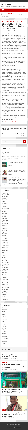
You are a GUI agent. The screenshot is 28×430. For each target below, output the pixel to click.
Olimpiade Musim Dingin (10, 121)
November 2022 (5, 225)
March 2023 (4, 218)
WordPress (18, 427)
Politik (3, 343)
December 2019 (5, 282)
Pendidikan (4, 340)
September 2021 (5, 249)
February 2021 (5, 259)
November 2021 (5, 245)
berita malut (4, 309)
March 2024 (4, 205)
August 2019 (5, 289)
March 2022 (4, 238)
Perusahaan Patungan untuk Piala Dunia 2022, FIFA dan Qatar (13, 134)
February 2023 (5, 220)
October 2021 (5, 247)
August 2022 (5, 230)
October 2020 (5, 265)
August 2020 (5, 269)
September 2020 (5, 267)
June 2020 (4, 272)
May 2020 (4, 274)
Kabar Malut (6, 5)
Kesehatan (4, 326)
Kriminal (4, 328)
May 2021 (4, 255)
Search (24, 141)
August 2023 (5, 210)
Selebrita (21, 21)
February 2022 (5, 240)
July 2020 (4, 271)
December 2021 (5, 243)
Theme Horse (16, 426)
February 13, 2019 (6, 30)
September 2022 (5, 228)
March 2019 (4, 298)
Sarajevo (17, 121)
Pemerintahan (5, 338)
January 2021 (5, 260)
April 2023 (4, 216)
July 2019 (4, 291)
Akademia (4, 308)
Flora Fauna (4, 319)
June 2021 (4, 254)
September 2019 (5, 287)
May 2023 (4, 215)
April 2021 (4, 257)
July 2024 (4, 198)
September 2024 (5, 194)
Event (3, 318)
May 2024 (4, 201)
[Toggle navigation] (3, 10)
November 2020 (5, 264)
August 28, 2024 (5, 417)
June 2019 (4, 292)
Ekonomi (4, 316)
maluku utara (5, 329)
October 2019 (5, 286)
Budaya (3, 311)
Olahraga (12, 21)
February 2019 (5, 299)
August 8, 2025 (5, 358)
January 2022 (5, 242)
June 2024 (4, 200)
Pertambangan (5, 341)
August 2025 (5, 193)
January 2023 (5, 222)
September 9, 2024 (6, 392)
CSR (3, 313)
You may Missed (7, 350)
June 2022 (4, 233)
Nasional (4, 331)
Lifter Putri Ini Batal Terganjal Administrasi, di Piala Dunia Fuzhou (14, 129)
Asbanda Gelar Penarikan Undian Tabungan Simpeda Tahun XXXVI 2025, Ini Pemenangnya (13, 366)
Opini (16, 21)
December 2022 (5, 223)
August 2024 (5, 196)
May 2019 (4, 294)
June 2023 (4, 213)
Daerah (3, 314)
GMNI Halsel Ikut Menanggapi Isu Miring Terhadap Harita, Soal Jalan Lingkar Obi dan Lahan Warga (13, 414)
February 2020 (5, 279)
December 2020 (5, 262)
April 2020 (4, 276)
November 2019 (5, 284)
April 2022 (4, 237)
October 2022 (5, 227)
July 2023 (4, 211)
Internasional (6, 21)
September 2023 (5, 208)
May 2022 (4, 235)
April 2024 (4, 203)
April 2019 (4, 296)
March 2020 (4, 277)
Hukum (3, 321)
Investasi (4, 324)
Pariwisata (4, 336)
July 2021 (4, 252)
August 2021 (5, 250)
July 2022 (4, 232)
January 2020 (5, 281)
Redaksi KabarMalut (15, 30)
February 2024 (5, 206)
